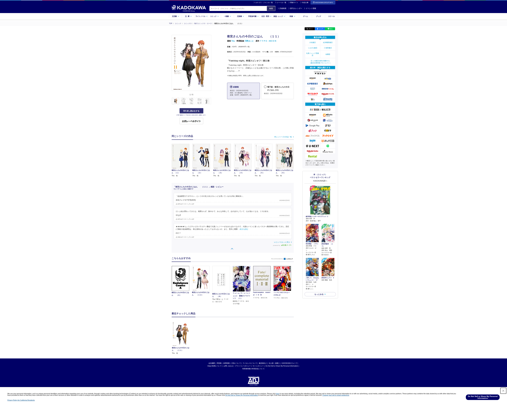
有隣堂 (327, 54)
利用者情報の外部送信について (253, 369)
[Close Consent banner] (503, 391)
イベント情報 (311, 8)
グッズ (318, 16)
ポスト (311, 29)
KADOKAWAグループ (289, 363)
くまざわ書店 (312, 48)
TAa (233, 41)
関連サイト (294, 2)
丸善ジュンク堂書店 (312, 54)
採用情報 (226, 363)
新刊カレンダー (296, 8)
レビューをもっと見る (282, 242)
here (277, 393)
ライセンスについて (250, 363)
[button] (213, 101)
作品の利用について (214, 366)
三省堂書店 (328, 48)
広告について (236, 363)
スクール (331, 16)
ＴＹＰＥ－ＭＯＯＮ (268, 41)
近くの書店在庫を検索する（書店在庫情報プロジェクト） (320, 62)
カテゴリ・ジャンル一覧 (264, 2)
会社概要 (211, 363)
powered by (277, 245)
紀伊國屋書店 (328, 42)
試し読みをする (193, 111)
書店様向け (263, 363)
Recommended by (277, 259)
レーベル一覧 (281, 2)
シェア (321, 29)
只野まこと (249, 41)
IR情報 (219, 363)
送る (331, 29)
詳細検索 (283, 8)
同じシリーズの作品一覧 (283, 137)
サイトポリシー (258, 366)
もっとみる (319, 294)
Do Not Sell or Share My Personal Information (282, 366)
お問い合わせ (228, 366)
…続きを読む (243, 229)
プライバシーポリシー (243, 366)
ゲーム (305, 16)
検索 (271, 8)
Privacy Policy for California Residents (21, 400)
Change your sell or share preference (335, 395)
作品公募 (305, 2)
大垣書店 (312, 42)
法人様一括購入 (274, 363)
